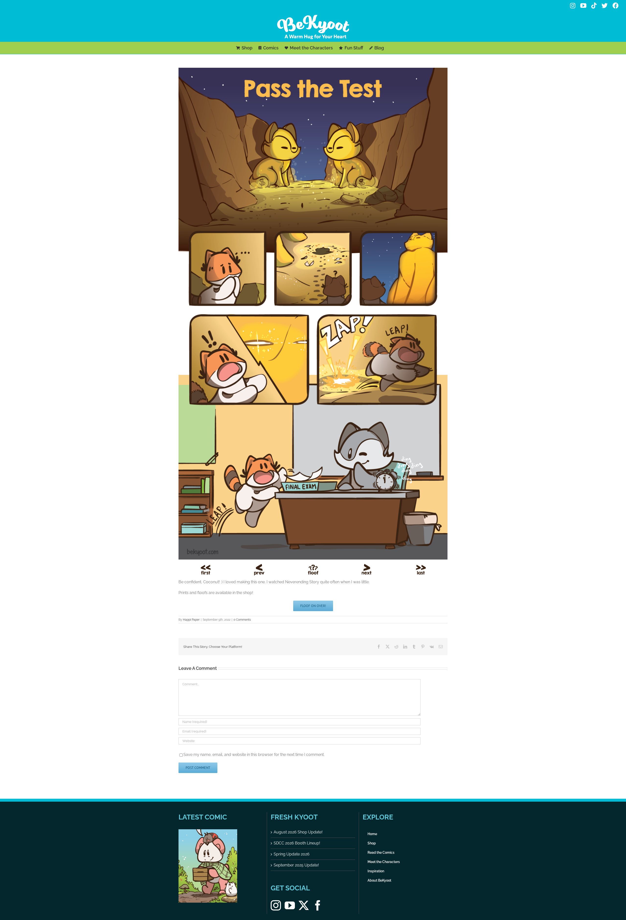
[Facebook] (318, 905)
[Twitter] (304, 905)
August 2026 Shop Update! (298, 832)
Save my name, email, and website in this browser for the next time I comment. (253, 754)
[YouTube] (290, 905)
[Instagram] (276, 905)
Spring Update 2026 (292, 854)
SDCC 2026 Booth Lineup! (297, 843)
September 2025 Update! (296, 865)
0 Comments (242, 619)
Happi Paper (191, 619)
